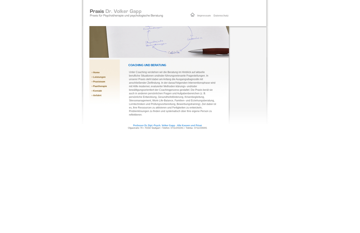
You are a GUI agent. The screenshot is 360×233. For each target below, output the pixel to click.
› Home (96, 72)
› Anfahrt (96, 95)
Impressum (203, 15)
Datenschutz (220, 15)
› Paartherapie (99, 86)
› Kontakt (97, 90)
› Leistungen (99, 77)
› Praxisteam (98, 81)
